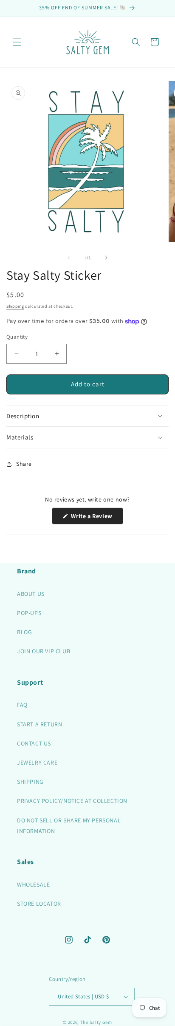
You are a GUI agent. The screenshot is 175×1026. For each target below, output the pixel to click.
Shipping (15, 306)
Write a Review (96, 518)
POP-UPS (29, 613)
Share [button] (24, 464)
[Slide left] (68, 257)
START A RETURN (39, 724)
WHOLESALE (33, 884)
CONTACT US (34, 743)
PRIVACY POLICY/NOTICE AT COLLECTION (72, 801)
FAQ (22, 705)
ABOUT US (31, 594)
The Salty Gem (96, 1022)
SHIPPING (30, 781)
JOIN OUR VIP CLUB (43, 651)
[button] (17, 42)
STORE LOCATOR (39, 903)
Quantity (17, 336)
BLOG (24, 632)
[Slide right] (106, 257)
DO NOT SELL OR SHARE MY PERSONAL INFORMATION (69, 825)
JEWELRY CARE (37, 762)
